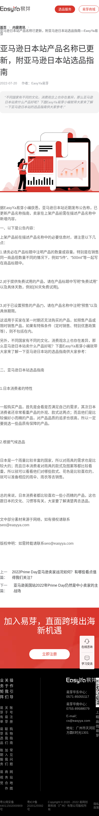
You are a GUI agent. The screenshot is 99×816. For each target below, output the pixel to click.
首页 (3, 27)
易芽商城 (88, 9)
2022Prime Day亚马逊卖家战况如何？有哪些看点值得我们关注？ (54, 574)
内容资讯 (18, 27)
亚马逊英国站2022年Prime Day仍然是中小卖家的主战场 (56, 588)
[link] (3, 27)
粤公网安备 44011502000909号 (11, 806)
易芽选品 (1, 736)
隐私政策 (96, 805)
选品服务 (64, 9)
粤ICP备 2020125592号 (35, 806)
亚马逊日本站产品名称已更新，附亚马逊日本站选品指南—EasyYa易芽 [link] (49, 32)
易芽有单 (1, 714)
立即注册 (49, 654)
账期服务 (1, 757)
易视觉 (1, 777)
